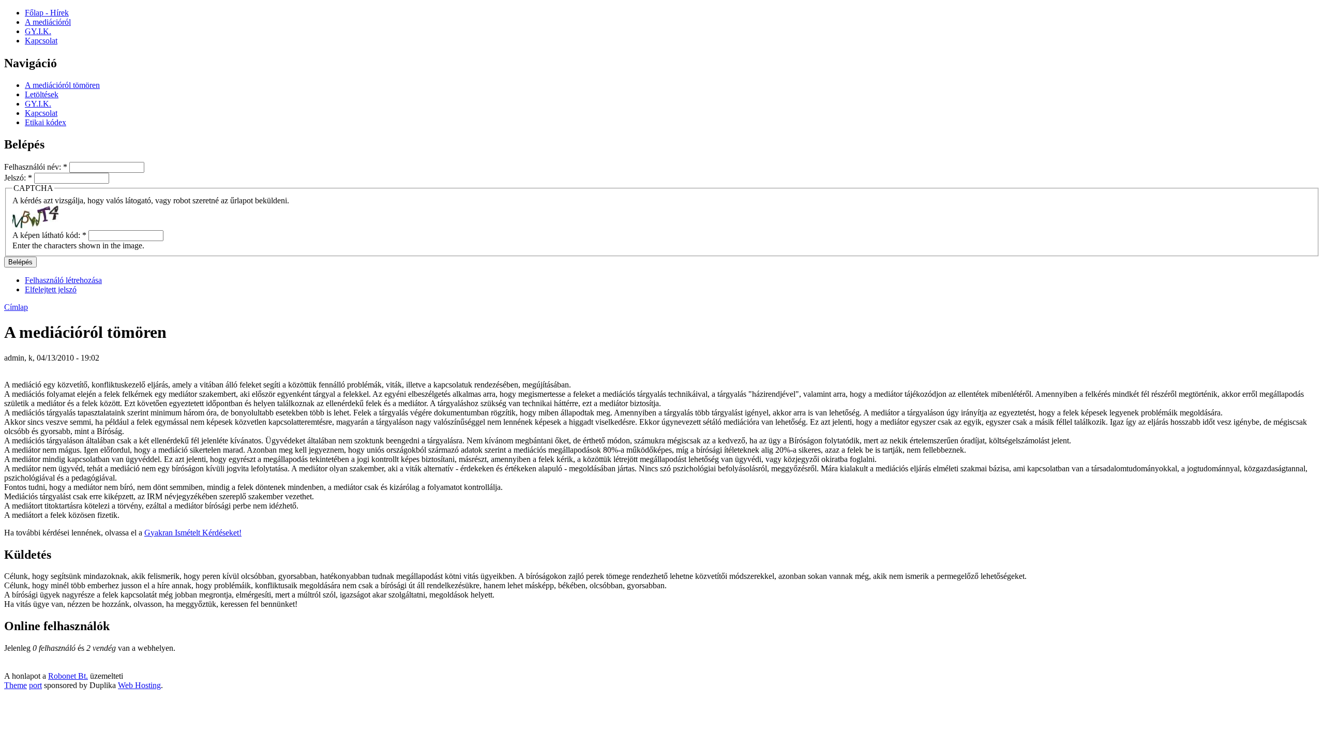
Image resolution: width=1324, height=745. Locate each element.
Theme (15, 685)
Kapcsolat (41, 113)
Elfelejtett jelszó (51, 289)
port (35, 685)
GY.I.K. (38, 103)
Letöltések (41, 94)
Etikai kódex (45, 122)
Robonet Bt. (68, 676)
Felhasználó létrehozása (63, 280)
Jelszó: (18, 177)
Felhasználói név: (35, 166)
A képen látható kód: (49, 235)
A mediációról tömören (62, 85)
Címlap (16, 307)
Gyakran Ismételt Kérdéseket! (193, 532)
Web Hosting (139, 685)
